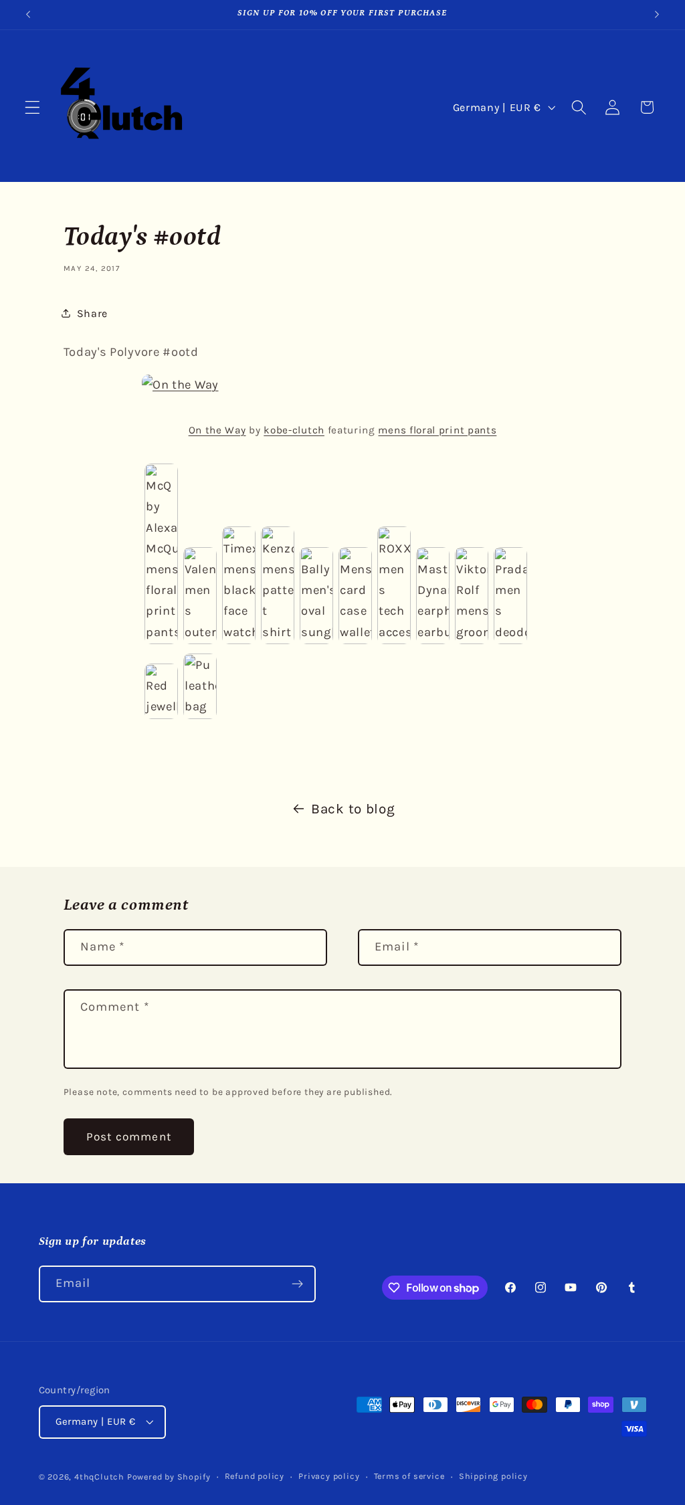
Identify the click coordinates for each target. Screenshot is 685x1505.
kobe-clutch (294, 430)
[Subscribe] (297, 1284)
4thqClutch (99, 1477)
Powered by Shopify (169, 1477)
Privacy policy (328, 1476)
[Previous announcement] (28, 14)
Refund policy (254, 1476)
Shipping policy (493, 1476)
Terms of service (409, 1476)
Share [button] (92, 313)
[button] (32, 107)
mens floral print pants (437, 430)
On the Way (217, 430)
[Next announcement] (657, 14)
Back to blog (353, 809)
